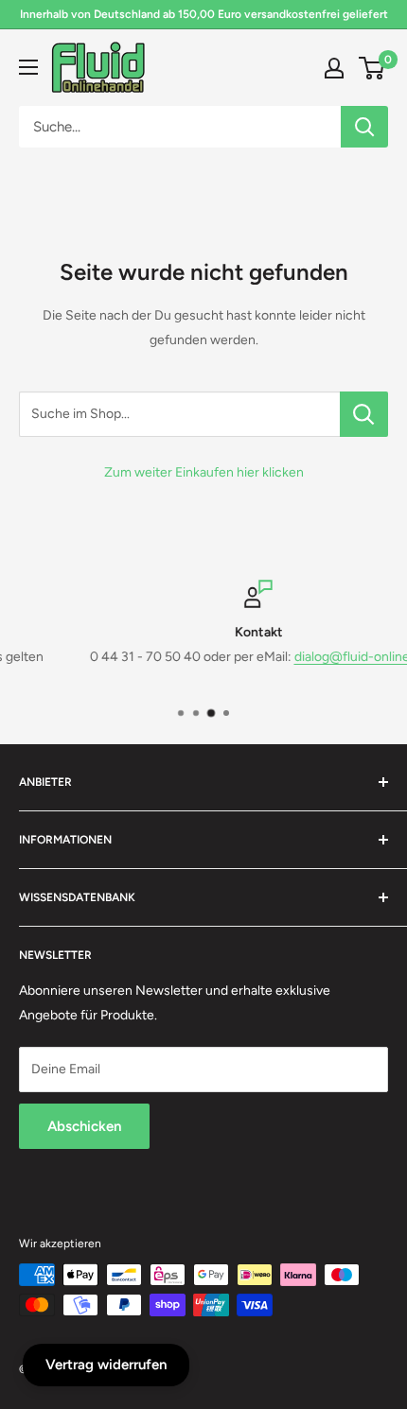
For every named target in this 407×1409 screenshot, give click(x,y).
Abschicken (84, 1126)
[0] (372, 68)
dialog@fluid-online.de (318, 657)
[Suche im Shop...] (364, 414)
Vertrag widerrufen (106, 1364)
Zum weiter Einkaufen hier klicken (204, 472)
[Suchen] (364, 127)
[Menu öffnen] (28, 67)
